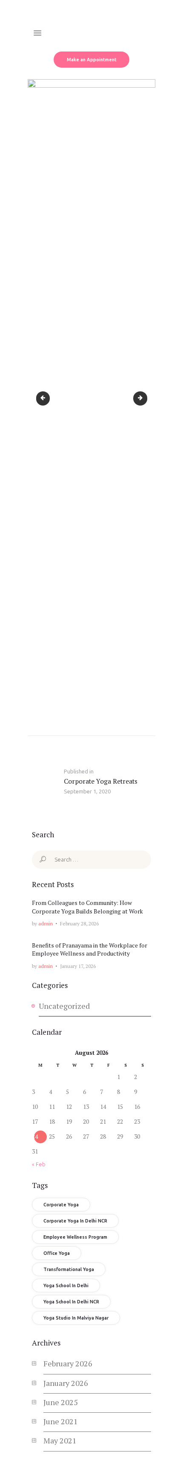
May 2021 (60, 1440)
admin (45, 923)
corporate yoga (61, 1204)
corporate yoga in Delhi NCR (75, 1220)
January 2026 (65, 1383)
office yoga (56, 1253)
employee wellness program (75, 1237)
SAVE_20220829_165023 (143, 398)
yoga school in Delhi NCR (71, 1301)
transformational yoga (68, 1269)
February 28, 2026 (79, 923)
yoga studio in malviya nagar (76, 1317)
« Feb (39, 1164)
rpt (46, 398)
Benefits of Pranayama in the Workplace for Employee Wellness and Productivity (89, 949)
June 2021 (60, 1421)
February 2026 (67, 1363)
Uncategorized (64, 1006)
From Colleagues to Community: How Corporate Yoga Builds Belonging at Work (87, 907)
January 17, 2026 (78, 966)
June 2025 (60, 1402)
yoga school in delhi (66, 1285)
